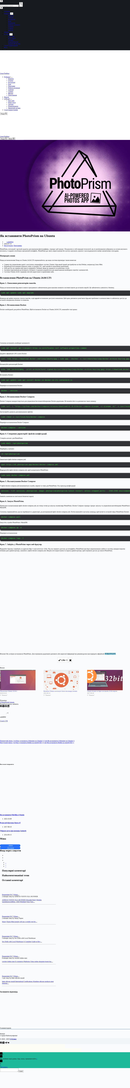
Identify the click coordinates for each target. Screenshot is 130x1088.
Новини (11, 79)
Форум (6, 97)
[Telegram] (6, 1043)
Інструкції (11, 82)
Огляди (10, 80)
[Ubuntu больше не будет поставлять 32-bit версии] (108, 680)
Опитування (12, 95)
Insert (21, 1071)
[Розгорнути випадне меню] (11, 77)
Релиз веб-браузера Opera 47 (10, 823)
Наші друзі (12, 102)
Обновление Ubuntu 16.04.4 (8, 691)
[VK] (8, 1043)
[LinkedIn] (8, 706)
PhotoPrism (4, 702)
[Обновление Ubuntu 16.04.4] (21, 680)
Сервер (10, 91)
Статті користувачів (11, 110)
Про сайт (11, 101)
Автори (10, 104)
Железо (10, 93)
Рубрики (7, 77)
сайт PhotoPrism (110, 654)
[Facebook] (1, 706)
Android (11, 90)
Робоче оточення (14, 88)
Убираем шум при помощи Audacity (13, 831)
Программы (18, 245)
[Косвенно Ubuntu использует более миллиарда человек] (64, 680)
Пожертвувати (13, 106)
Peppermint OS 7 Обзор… (10, 895)
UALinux (13, 1039)
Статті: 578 (4, 721)
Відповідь (4, 1067)
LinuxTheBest (4, 73)
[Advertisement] (65, 325)
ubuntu (11, 702)
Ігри (9, 84)
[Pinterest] (6, 706)
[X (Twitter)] (3, 706)
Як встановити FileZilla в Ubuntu (12, 815)
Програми (11, 86)
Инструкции (8, 245)
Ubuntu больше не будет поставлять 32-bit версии (102, 691)
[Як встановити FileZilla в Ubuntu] (39, 811)
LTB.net (6, 99)
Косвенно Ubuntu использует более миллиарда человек (60, 691)
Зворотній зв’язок (14, 108)
